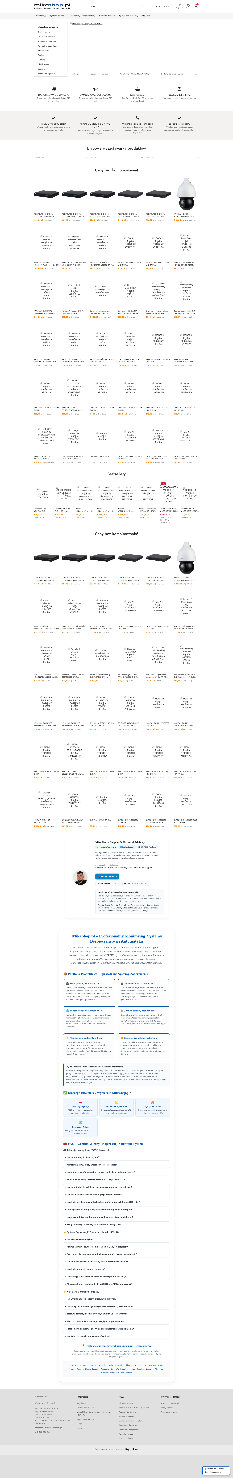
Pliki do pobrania (126, 1438)
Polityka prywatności (85, 1407)
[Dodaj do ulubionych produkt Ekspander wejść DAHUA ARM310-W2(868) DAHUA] (140, 277)
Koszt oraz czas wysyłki (170, 1403)
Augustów (119, 1365)
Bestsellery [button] (116, 474)
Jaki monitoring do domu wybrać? (83, 1157)
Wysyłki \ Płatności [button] (171, 1397)
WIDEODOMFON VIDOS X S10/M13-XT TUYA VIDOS (168, 509)
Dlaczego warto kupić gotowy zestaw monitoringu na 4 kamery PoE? (100, 1209)
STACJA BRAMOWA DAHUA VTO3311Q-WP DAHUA (128, 360)
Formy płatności (167, 1407)
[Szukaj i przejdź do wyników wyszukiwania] (143, 6)
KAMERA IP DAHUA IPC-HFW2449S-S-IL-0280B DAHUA (46, 360)
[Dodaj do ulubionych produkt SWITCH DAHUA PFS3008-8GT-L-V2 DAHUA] (140, 228)
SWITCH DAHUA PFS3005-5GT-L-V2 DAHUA (158, 263)
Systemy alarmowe (126, 1416)
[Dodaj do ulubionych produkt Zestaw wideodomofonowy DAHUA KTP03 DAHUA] (112, 277)
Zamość (83, 1365)
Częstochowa (158, 1365)
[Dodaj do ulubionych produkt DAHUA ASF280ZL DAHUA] (112, 422)
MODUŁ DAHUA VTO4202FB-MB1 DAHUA (185, 408)
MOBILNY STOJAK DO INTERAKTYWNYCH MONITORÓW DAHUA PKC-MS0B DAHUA (44, 457)
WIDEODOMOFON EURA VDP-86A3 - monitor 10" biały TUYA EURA (43, 509)
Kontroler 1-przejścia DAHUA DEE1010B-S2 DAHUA (73, 312)
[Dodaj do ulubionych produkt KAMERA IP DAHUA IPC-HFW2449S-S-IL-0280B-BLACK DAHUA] (56, 277)
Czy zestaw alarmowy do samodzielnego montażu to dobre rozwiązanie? (102, 1254)
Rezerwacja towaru (169, 1412)
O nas (79, 1423)
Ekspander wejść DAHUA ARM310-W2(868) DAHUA (128, 312)
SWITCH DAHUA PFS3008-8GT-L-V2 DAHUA (130, 263)
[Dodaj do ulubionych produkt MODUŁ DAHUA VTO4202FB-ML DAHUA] (112, 374)
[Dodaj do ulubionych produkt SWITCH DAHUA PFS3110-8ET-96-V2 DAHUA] (196, 422)
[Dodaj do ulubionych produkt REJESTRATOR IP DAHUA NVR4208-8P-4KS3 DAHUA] (140, 180)
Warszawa (105, 1369)
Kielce (133, 1365)
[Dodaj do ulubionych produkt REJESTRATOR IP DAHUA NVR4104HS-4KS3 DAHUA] (56, 180)
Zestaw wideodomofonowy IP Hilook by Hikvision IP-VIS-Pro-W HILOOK (84, 509)
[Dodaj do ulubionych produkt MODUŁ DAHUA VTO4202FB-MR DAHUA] (56, 374)
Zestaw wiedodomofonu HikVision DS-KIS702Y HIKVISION (127, 509)
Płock (97, 1365)
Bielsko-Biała (73, 1365)
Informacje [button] (82, 1397)
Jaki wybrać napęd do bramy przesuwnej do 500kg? (91, 1298)
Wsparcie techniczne (85, 1419)
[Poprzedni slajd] (76, 46)
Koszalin (80, 1369)
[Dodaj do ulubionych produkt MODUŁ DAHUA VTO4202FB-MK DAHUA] (140, 374)
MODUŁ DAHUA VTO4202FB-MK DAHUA (130, 408)
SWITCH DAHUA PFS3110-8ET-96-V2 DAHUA (185, 457)
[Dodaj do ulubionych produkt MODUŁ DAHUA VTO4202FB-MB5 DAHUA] (168, 374)
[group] (134, 46)
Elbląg (127, 1365)
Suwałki (110, 1365)
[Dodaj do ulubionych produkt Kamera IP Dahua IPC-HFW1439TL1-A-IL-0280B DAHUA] (56, 228)
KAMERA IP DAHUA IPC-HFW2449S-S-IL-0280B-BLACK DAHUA (45, 312)
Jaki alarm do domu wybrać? (80, 1239)
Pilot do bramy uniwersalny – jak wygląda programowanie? (96, 1321)
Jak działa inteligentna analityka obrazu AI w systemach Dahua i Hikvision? (103, 1202)
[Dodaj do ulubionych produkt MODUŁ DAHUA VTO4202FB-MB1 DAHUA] (196, 374)
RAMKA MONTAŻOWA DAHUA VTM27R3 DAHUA (102, 360)
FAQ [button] (121, 1397)
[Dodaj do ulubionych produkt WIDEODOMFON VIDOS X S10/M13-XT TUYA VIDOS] (175, 484)
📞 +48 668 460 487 (107, 876)
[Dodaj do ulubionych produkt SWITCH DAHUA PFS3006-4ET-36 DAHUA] (140, 422)
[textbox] (39, 157)
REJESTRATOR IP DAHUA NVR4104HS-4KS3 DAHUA (44, 215)
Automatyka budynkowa (129, 1429)
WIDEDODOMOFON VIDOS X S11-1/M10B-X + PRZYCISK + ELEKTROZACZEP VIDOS (147, 509)
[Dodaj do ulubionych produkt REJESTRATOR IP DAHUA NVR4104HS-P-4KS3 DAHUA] (84, 180)
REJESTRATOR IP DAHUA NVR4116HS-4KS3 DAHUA (100, 215)
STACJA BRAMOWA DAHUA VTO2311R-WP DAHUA (72, 457)
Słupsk (88, 1369)
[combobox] (60, 158)
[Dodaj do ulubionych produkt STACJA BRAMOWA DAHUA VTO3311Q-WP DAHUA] (140, 325)
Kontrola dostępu (126, 1434)
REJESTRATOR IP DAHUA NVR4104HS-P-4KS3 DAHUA (73, 215)
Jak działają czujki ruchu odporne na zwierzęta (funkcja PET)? (96, 1276)
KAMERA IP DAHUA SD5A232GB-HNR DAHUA (184, 215)
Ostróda (104, 1373)
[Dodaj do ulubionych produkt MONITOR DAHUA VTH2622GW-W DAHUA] (196, 325)
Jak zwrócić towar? (127, 1403)
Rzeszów (148, 1365)
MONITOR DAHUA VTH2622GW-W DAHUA (183, 360)
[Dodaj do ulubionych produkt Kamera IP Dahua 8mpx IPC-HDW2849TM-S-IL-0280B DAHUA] (196, 228)
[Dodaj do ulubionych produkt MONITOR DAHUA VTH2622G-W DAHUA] (168, 325)
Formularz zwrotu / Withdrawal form (134, 1407)
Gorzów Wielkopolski (119, 1369)
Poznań (129, 1373)
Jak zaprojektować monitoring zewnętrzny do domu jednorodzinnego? (101, 1172)
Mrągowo (159, 1369)
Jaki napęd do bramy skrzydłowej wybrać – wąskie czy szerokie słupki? (100, 1306)
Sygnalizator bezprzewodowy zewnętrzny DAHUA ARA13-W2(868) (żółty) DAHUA (157, 312)
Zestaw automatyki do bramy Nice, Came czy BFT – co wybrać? (97, 1313)
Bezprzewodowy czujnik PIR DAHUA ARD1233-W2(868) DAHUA (184, 312)
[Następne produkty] (193, 492)
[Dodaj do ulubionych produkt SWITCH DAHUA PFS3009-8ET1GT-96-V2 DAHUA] (168, 422)
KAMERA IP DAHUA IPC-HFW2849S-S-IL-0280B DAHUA (102, 263)
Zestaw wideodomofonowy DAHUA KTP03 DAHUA (100, 312)
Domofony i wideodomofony (131, 1420)
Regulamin (81, 1403)
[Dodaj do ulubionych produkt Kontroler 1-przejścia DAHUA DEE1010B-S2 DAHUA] (84, 277)
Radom (91, 1365)
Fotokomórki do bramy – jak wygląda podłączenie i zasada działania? (100, 1328)
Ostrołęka (141, 1369)
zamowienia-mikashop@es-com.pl (48, 1427)
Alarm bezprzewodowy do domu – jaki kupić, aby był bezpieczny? (98, 1246)
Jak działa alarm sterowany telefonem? (86, 1269)
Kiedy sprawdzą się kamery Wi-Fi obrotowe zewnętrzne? (94, 1224)
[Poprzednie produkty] (39, 492)
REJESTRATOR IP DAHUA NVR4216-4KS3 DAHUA (155, 215)
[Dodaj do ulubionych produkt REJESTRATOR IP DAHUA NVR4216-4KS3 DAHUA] (168, 180)
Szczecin (95, 1369)
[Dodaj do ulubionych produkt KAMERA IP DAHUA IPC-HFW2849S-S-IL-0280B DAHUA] (112, 228)
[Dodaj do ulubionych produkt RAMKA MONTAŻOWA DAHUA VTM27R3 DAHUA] (112, 325)
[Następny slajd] (194, 46)
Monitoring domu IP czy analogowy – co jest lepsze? (92, 1164)
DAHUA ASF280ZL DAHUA (100, 456)
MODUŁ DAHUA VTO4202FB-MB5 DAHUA (157, 408)
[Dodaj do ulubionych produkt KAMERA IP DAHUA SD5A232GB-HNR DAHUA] (196, 180)
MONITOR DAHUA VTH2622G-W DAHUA (158, 360)
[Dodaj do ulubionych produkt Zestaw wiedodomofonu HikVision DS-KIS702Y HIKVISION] (133, 484)
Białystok (150, 1369)
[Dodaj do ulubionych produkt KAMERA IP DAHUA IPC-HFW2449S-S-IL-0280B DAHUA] (56, 325)
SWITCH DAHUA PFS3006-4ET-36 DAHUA (130, 457)
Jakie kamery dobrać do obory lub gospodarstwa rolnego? (95, 1194)
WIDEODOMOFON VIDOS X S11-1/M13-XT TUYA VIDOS (189, 509)
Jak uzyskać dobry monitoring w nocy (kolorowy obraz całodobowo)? (100, 1217)
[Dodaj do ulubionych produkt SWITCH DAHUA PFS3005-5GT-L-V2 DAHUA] (168, 228)
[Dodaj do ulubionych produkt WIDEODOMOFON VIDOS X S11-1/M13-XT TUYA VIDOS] (196, 484)
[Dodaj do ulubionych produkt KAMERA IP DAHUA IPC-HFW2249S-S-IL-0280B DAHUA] (84, 325)
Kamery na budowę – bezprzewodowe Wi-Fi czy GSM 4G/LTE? (96, 1179)
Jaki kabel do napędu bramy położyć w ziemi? (89, 1336)
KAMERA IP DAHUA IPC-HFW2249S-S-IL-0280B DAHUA (74, 360)
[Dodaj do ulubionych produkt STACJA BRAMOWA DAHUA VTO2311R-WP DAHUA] (84, 422)
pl (157, 6)
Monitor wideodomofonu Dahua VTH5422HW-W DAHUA (74, 263)
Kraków (72, 1369)
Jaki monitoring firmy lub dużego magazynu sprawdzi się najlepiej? (99, 1187)
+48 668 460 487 (42, 1432)
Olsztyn (112, 1373)
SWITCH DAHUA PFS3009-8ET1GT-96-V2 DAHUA (156, 457)
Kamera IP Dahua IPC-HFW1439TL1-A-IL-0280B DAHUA (46, 263)
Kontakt (80, 1428)
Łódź (103, 1365)
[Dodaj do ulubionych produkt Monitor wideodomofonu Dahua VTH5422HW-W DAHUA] (84, 228)
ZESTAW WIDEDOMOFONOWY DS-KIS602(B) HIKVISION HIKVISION (106, 509)
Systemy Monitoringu (127, 1412)
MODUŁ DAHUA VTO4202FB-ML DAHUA (102, 408)
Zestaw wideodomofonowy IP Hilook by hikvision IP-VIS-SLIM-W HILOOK (63, 509)
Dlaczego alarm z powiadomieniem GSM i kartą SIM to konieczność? (100, 1284)
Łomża (132, 1369)
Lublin (140, 1365)
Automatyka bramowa (128, 1425)
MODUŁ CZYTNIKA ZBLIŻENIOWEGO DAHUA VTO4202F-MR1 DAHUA (72, 408)
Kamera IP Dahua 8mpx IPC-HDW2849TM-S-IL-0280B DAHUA (184, 263)
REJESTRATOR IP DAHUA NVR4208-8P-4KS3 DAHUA (128, 215)
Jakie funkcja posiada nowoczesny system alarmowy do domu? (97, 1261)
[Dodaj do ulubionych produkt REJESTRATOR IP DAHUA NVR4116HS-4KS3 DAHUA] (112, 180)
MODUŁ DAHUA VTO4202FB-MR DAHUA (46, 408)
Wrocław (120, 1373)
